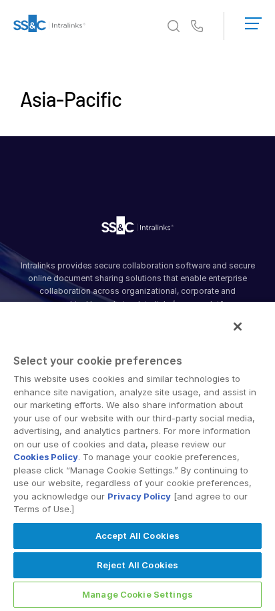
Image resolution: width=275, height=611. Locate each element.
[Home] (49, 26)
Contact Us (197, 26)
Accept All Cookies (137, 535)
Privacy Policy (139, 496)
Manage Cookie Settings (137, 594)
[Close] (237, 326)
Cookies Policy (45, 456)
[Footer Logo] (137, 227)
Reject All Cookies (137, 565)
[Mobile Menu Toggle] (253, 20)
